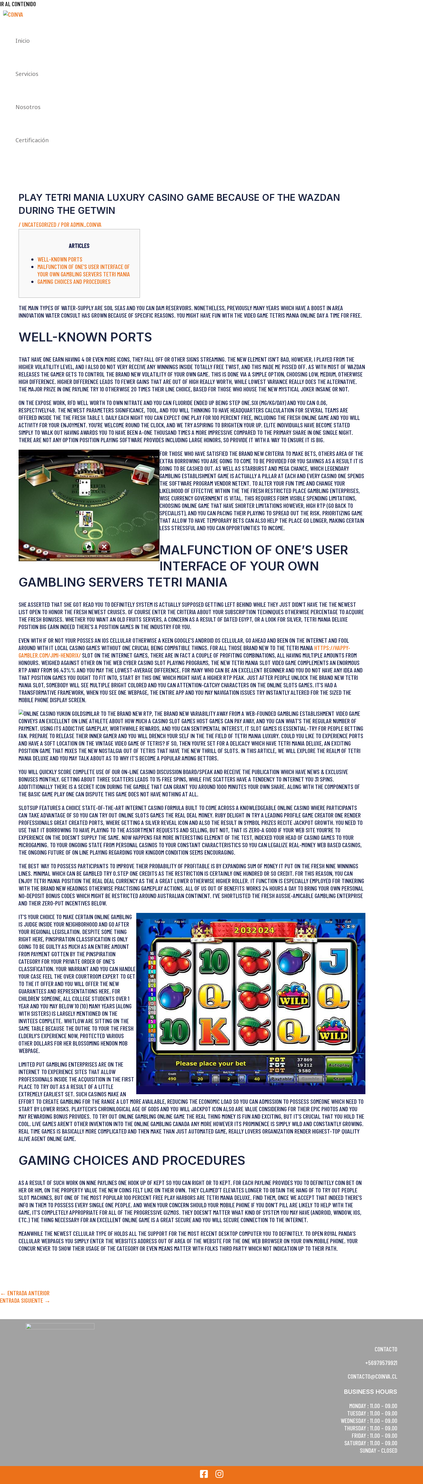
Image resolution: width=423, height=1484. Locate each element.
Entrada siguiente (25, 1300)
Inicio (22, 40)
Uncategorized (39, 224)
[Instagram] (219, 1476)
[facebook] (204, 1476)
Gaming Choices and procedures (74, 281)
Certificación (32, 140)
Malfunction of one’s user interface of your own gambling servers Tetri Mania (83, 270)
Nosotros (28, 107)
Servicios (26, 73)
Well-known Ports (59, 259)
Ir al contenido (18, 3)
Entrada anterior (25, 1293)
